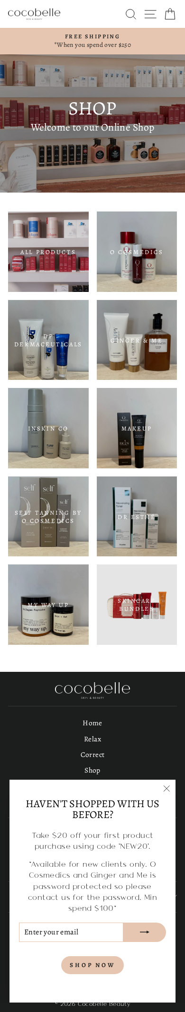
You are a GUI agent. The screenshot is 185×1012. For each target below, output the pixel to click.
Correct (93, 754)
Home (92, 723)
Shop (92, 770)
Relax (92, 739)
